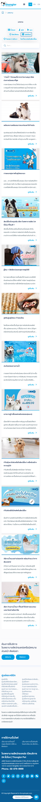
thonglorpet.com (26, 793)
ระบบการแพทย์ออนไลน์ (29, 686)
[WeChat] (37, 776)
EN (34, 4)
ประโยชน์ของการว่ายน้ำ (12, 366)
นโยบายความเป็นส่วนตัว (30, 741)
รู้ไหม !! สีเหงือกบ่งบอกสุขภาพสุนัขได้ (16, 269)
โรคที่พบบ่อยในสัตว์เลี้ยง (28, 39)
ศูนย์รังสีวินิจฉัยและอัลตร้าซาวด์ (12, 681)
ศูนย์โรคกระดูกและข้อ (29, 698)
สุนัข (22, 30)
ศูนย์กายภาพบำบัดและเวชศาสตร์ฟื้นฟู (14, 689)
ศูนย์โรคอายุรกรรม (28, 696)
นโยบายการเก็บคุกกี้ (8, 741)
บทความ (10, 12)
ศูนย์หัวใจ (5, 679)
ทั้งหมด (12, 30)
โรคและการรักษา (11, 39)
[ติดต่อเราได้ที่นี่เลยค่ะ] (36, 797)
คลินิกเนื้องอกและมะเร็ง (9, 698)
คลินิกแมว (25, 693)
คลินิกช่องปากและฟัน (8, 696)
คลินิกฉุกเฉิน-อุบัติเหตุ (29, 701)
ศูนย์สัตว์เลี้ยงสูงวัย (8, 693)
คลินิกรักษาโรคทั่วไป (8, 701)
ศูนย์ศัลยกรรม (27, 691)
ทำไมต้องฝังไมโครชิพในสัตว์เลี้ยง (15, 510)
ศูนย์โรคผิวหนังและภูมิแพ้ (9, 684)
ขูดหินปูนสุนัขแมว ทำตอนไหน (14, 317)
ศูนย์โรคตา (25, 681)
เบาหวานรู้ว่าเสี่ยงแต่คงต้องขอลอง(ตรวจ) (18, 414)
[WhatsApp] (4, 781)
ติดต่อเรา (23, 657)
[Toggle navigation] (24, 4)
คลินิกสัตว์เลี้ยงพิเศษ (8, 686)
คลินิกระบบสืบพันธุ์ (28, 703)
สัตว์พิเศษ (15, 34)
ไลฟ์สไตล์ (27, 34)
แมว (30, 30)
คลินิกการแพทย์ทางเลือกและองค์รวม (13, 703)
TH (30, 4)
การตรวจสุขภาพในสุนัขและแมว (14, 173)
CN (39, 4)
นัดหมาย (8, 657)
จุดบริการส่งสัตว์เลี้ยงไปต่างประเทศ (13, 706)
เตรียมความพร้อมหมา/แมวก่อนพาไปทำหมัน (19, 125)
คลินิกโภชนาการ (7, 691)
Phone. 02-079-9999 (12, 769)
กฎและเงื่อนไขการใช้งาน (9, 744)
